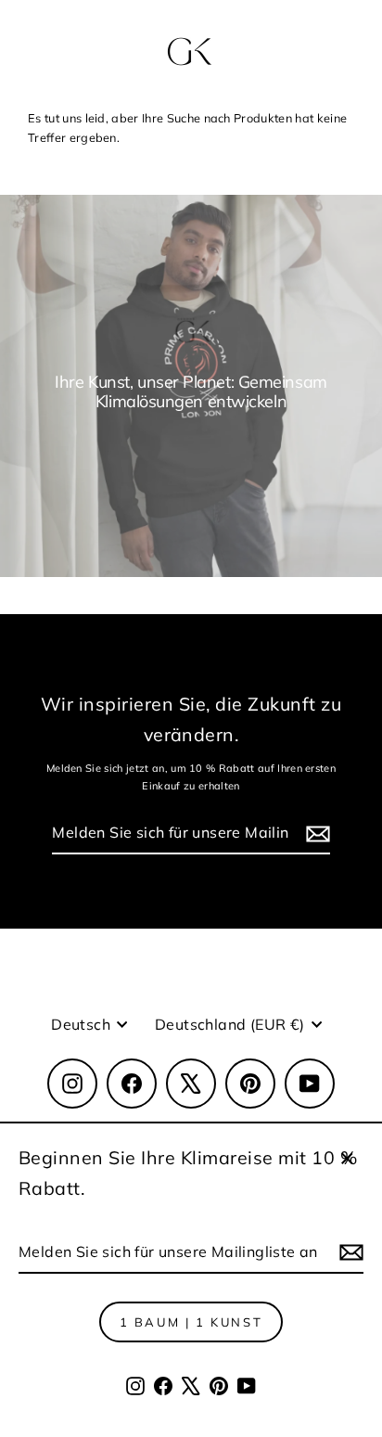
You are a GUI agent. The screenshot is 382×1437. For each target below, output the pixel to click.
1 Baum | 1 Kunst (191, 1322)
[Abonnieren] (348, 1253)
